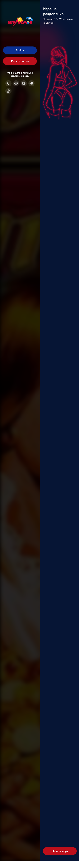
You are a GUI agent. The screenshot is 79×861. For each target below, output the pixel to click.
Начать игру (60, 851)
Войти (20, 50)
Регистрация (20, 61)
